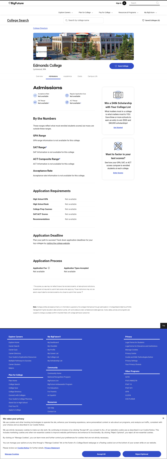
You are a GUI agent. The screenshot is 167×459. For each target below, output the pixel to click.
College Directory (40, 28)
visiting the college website (58, 243)
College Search (18, 20)
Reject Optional (141, 454)
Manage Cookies (12, 454)
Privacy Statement (52, 448)
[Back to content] (82, 292)
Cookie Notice (23, 448)
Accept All (101, 454)
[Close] (163, 418)
